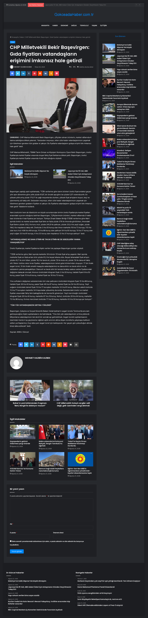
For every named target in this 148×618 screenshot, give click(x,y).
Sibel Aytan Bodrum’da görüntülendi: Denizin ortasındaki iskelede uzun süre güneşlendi (126, 129)
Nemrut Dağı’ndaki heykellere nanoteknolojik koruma (51, 469)
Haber (55, 25)
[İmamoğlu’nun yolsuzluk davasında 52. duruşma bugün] (108, 260)
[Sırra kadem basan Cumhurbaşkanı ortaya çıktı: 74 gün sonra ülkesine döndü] (108, 197)
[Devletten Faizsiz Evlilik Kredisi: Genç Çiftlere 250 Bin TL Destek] (108, 176)
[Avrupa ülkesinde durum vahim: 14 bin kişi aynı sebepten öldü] (108, 107)
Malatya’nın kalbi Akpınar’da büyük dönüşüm (124, 47)
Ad (11, 524)
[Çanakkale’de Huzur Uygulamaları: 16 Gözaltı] (108, 271)
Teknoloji (84, 25)
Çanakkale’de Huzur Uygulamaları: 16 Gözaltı (127, 269)
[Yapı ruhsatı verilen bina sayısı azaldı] (108, 72)
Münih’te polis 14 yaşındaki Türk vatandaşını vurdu (124, 210)
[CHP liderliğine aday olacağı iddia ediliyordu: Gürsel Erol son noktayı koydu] (108, 246)
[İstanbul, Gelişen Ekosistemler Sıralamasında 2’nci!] (108, 153)
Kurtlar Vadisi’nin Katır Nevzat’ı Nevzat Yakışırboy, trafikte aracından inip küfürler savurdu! (126, 85)
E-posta (13, 533)
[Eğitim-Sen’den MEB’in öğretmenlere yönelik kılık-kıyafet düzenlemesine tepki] (80, 459)
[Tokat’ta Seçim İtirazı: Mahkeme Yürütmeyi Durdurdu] (80, 432)
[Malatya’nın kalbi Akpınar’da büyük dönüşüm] (16, 173)
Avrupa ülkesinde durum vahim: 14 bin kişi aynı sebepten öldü (127, 106)
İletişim (103, 25)
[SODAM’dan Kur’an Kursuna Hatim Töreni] (22, 459)
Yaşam (94, 25)
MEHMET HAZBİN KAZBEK (23, 67)
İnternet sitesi (58, 533)
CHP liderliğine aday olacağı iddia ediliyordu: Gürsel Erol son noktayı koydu (127, 247)
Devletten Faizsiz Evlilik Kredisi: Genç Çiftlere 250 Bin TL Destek (126, 175)
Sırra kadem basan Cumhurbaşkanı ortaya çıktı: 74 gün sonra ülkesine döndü (127, 198)
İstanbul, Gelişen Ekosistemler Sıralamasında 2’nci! (125, 153)
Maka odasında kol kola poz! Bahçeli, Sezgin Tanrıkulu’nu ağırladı (51, 443)
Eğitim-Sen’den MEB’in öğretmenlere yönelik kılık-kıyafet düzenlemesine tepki (80, 470)
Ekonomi (64, 25)
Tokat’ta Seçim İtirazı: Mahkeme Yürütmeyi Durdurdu (77, 443)
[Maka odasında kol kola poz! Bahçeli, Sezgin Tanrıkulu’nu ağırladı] (51, 432)
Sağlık (74, 25)
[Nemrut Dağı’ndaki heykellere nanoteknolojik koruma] (51, 459)
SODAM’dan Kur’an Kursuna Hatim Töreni (21, 469)
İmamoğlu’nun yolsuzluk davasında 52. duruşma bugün (127, 259)
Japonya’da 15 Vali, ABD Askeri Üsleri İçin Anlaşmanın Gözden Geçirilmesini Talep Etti (127, 59)
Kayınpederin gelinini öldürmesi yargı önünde (20, 442)
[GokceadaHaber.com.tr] (74, 14)
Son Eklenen (120, 36)
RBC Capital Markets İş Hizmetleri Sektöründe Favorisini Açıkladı (116, 97)
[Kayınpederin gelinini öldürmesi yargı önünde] (22, 432)
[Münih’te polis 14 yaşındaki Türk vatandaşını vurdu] (108, 211)
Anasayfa (45, 25)
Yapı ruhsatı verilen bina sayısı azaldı (58, 5)
